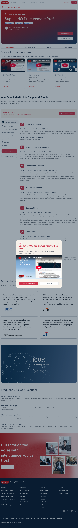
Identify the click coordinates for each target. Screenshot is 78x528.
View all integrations (29, 283)
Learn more (49, 283)
